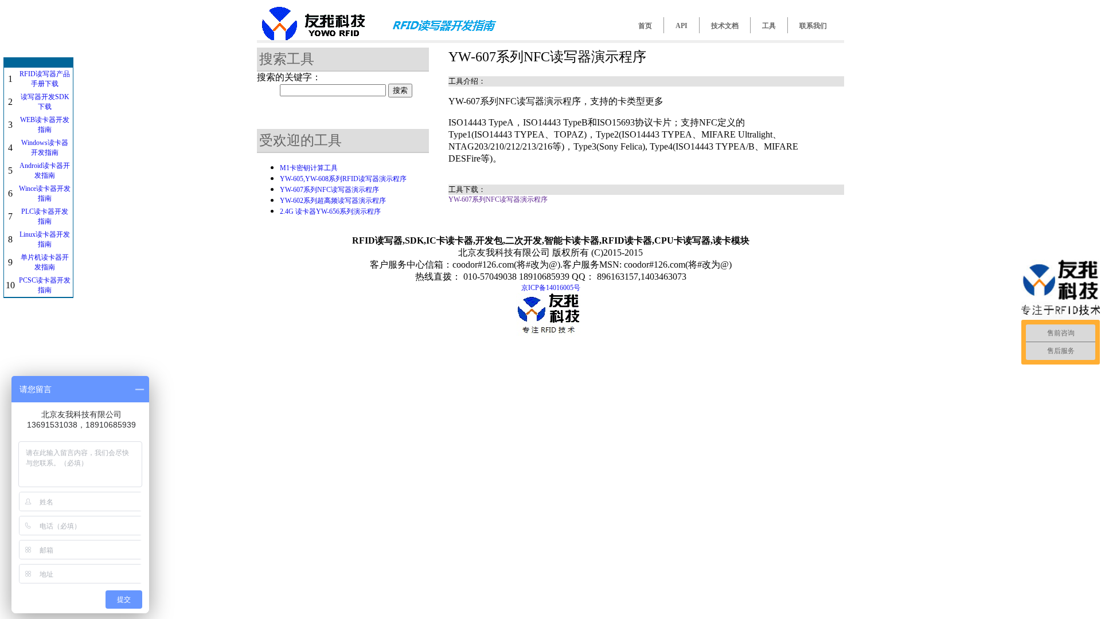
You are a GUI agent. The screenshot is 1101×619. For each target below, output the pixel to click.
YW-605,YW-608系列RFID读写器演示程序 (343, 179)
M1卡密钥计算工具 (309, 168)
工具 (769, 26)
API (682, 26)
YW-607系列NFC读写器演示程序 (329, 190)
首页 (645, 26)
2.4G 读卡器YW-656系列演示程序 (330, 211)
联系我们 (813, 26)
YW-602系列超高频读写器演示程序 (333, 201)
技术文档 (725, 26)
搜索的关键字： (289, 77)
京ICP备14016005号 (550, 288)
